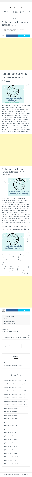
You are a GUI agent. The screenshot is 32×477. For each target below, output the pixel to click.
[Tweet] (24, 36)
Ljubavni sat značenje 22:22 (11, 411)
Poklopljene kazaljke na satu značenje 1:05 (17, 336)
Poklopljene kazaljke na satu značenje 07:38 (15, 380)
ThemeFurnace (16, 475)
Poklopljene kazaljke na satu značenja (13, 365)
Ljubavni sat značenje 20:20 (11, 418)
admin (6, 319)
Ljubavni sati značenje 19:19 (11, 422)
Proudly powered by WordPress (11, 474)
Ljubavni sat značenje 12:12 (10, 446)
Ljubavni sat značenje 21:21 (10, 415)
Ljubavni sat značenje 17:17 (10, 429)
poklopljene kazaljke (10, 29)
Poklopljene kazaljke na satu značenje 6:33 (15, 384)
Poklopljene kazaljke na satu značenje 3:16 (14, 394)
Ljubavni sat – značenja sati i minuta (13, 362)
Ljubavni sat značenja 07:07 (11, 464)
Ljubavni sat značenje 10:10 (10, 453)
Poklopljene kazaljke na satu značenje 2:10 (15, 397)
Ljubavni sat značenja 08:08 (11, 460)
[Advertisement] (16, 54)
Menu (17, 18)
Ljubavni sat (16, 7)
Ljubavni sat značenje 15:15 (10, 436)
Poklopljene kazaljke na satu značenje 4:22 (15, 390)
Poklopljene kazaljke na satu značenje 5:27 (15, 387)
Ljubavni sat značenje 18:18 (10, 425)
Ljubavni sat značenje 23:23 (10, 330)
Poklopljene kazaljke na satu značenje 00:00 (15, 404)
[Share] (12, 36)
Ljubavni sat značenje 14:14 (10, 439)
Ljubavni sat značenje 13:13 (10, 443)
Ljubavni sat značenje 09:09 (11, 457)
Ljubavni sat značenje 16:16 (10, 432)
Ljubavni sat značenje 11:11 (10, 450)
